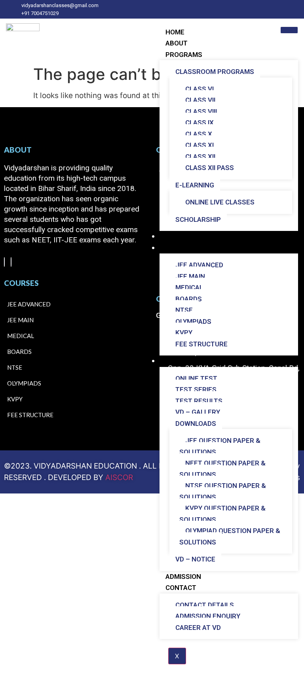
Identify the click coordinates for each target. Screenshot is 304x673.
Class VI (199, 89)
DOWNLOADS (195, 423)
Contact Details (204, 605)
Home (174, 32)
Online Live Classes (220, 202)
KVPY (183, 332)
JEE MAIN (190, 276)
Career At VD (198, 627)
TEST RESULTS (198, 401)
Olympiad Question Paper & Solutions (229, 536)
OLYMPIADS (193, 321)
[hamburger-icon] (289, 30)
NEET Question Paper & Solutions (222, 468)
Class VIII (201, 111)
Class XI (199, 145)
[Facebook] (4, 262)
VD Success (185, 236)
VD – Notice (195, 559)
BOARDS (188, 299)
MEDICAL (189, 287)
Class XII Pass (209, 168)
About (176, 43)
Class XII (200, 157)
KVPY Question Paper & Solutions (222, 514)
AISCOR (119, 477)
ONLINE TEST (196, 378)
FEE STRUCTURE (201, 344)
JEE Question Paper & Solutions (219, 446)
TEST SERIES (196, 389)
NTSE (184, 310)
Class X (198, 134)
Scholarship (198, 219)
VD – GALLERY (197, 412)
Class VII (200, 100)
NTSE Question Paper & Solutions (222, 491)
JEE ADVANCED (199, 265)
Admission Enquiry (207, 616)
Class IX (199, 123)
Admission (183, 576)
